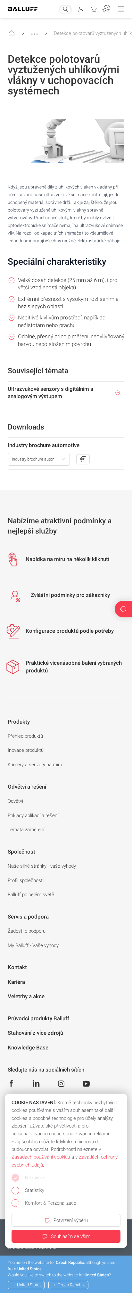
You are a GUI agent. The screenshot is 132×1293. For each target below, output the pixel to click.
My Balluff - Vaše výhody (33, 945)
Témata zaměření (26, 829)
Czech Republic (72, 1284)
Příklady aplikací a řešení (33, 815)
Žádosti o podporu (26, 931)
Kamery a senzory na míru (35, 764)
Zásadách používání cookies (41, 1157)
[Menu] (121, 9)
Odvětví (15, 801)
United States (29, 1284)
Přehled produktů (25, 736)
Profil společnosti (26, 880)
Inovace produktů (26, 750)
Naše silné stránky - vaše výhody (42, 866)
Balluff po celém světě (31, 894)
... (34, 31)
